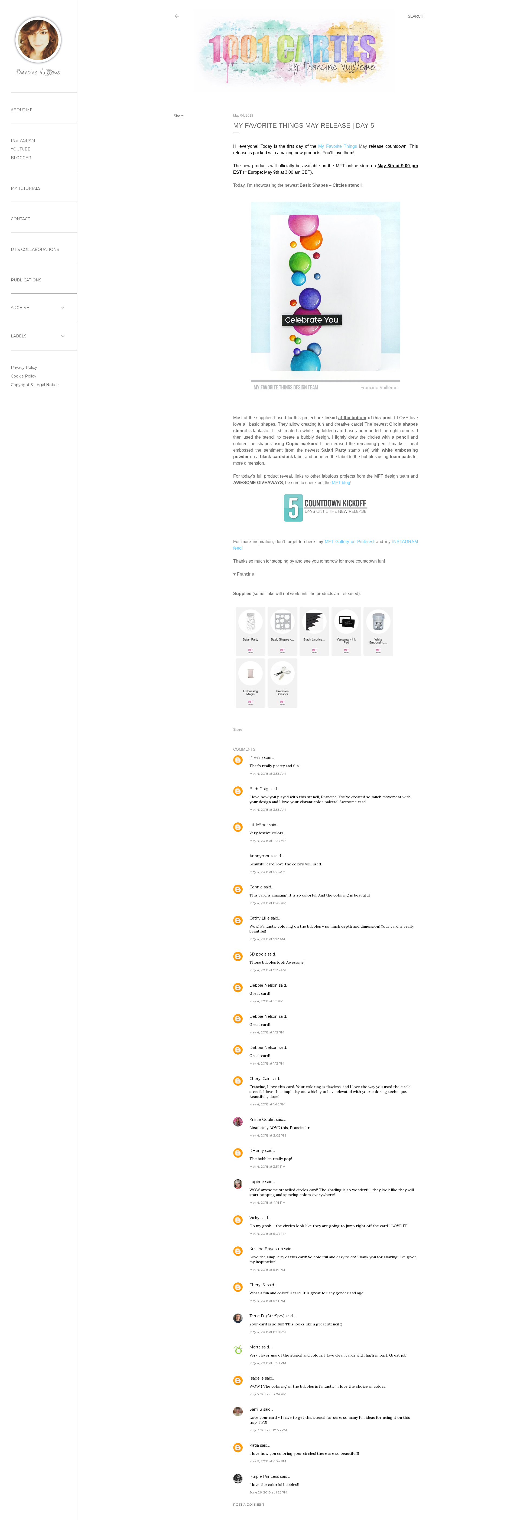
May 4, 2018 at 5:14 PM (267, 1270)
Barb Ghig (258, 788)
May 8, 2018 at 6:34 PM (267, 1461)
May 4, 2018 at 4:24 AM (267, 841)
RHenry (256, 1150)
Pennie (256, 757)
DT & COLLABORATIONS (35, 249)
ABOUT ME (21, 109)
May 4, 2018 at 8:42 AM (267, 903)
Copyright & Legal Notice (35, 384)
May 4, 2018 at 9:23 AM (267, 970)
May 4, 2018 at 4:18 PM (267, 1202)
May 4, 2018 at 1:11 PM (266, 1001)
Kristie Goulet (262, 1119)
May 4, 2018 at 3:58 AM (267, 774)
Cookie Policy (23, 376)
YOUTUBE (20, 149)
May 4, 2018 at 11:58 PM (267, 1363)
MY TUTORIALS (26, 188)
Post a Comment (248, 1504)
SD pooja (257, 954)
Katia (254, 1445)
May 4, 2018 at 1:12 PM (266, 1032)
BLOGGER (21, 157)
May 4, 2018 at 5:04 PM (267, 1234)
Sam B (255, 1409)
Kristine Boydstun (266, 1248)
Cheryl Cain (260, 1078)
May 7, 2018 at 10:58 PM (268, 1430)
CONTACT (20, 218)
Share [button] (179, 116)
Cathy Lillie (259, 918)
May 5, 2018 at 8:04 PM (267, 1394)
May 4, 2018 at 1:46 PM (267, 1104)
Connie (256, 887)
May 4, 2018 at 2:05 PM (267, 1135)
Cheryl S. (257, 1284)
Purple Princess (264, 1476)
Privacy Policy (24, 367)
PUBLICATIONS (26, 280)
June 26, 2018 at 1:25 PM (268, 1492)
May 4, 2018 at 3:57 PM (267, 1166)
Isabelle (256, 1378)
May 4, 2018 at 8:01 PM (267, 1332)
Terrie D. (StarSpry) (266, 1316)
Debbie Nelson (263, 985)
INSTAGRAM (23, 140)
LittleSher (258, 824)
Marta (255, 1347)
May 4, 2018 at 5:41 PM (267, 1301)
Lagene (256, 1181)
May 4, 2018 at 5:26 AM (267, 872)
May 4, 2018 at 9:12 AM (267, 939)
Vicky (254, 1217)
